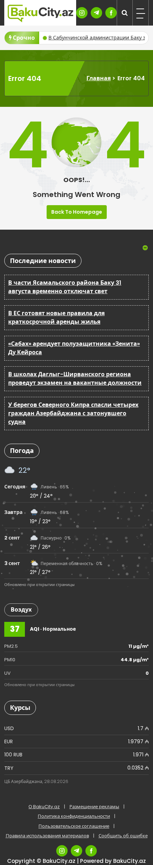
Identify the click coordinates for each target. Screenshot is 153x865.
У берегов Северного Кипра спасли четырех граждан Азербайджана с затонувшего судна (73, 413)
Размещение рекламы (94, 806)
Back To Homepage (76, 211)
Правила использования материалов (47, 835)
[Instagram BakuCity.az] (82, 12)
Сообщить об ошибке (123, 835)
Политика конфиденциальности (74, 816)
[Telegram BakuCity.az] (96, 12)
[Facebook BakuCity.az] (111, 12)
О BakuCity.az (44, 806)
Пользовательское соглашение (73, 826)
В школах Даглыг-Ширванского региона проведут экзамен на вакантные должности (75, 378)
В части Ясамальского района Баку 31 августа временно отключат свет (64, 287)
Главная (98, 78)
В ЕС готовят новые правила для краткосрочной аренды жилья (56, 317)
